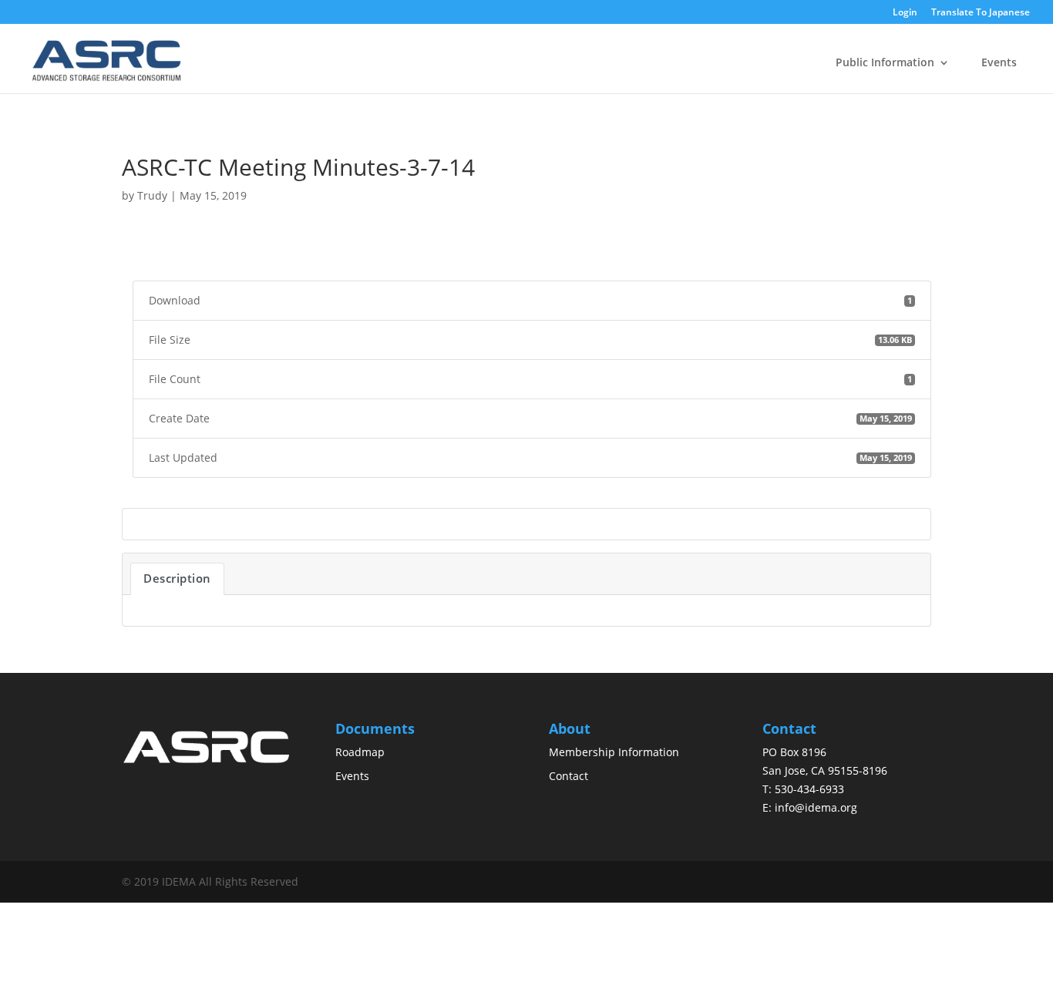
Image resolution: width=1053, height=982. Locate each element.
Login (905, 13)
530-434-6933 (809, 789)
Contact (568, 775)
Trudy (152, 195)
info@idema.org (816, 807)
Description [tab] (177, 578)
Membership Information (614, 752)
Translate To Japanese (980, 12)
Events (999, 62)
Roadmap (360, 752)
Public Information (885, 62)
